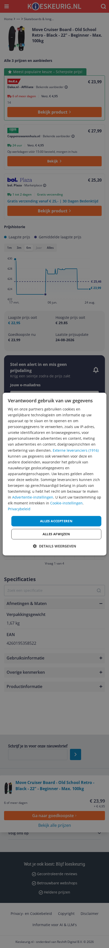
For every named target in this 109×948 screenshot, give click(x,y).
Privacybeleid (19, 509)
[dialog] (54, 474)
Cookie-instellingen (66, 503)
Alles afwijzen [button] (56, 534)
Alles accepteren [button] (56, 521)
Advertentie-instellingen (32, 497)
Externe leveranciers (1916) (76, 450)
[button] (54, 546)
